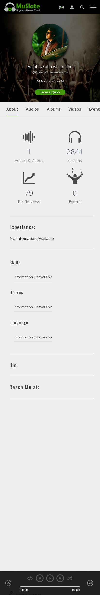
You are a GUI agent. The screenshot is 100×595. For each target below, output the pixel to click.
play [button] (50, 578)
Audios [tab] (32, 109)
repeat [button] (30, 578)
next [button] (60, 578)
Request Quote (50, 92)
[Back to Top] (93, 563)
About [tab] (12, 109)
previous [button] (40, 578)
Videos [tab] (74, 109)
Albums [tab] (54, 109)
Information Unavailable (33, 276)
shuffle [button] (70, 578)
